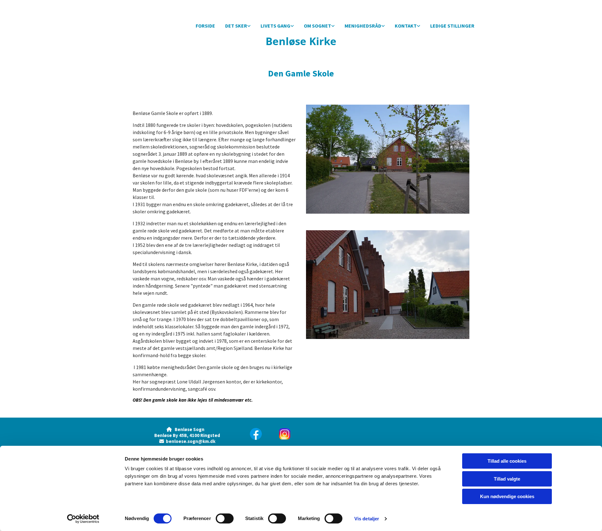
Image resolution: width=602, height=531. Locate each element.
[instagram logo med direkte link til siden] (315, 433)
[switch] (225, 518)
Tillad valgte (507, 479)
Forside (205, 26)
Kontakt (406, 26)
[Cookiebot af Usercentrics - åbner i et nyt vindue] (83, 518)
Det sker (236, 26)
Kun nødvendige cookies (507, 496)
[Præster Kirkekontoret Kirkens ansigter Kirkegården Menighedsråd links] (418, 26)
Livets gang (275, 26)
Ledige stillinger (452, 26)
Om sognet (317, 26)
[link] (238, 26)
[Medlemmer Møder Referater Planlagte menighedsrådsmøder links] (383, 26)
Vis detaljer (366, 518)
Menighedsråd (363, 26)
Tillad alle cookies (507, 461)
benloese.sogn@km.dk (190, 441)
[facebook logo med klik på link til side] (257, 433)
